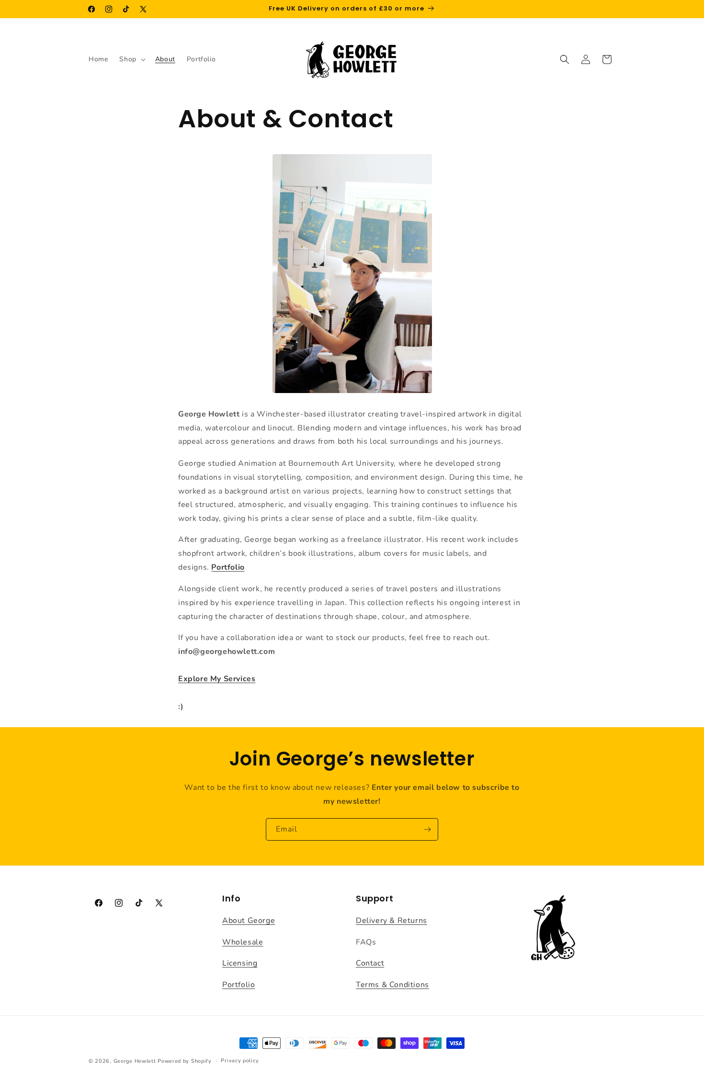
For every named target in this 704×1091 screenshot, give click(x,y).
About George (248, 920)
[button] (131, 59)
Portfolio (227, 567)
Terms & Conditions (392, 984)
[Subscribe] (427, 829)
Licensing (239, 963)
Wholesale (242, 941)
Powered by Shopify (185, 1061)
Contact (370, 963)
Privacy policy (240, 1060)
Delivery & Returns (391, 920)
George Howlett (135, 1061)
